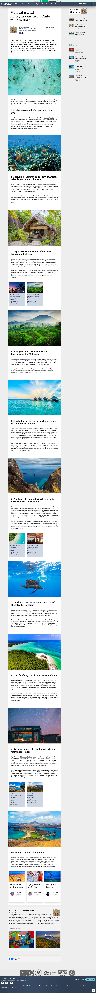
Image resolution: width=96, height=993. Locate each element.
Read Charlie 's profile (14, 928)
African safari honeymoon (49, 610)
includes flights (14, 299)
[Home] (7, 4)
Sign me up (90, 979)
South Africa (48, 938)
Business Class (54, 985)
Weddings (62, 985)
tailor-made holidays (36, 864)
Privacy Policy (21, 985)
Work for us (70, 985)
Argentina (21, 938)
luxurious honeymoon (28, 508)
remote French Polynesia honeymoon (47, 184)
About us (91, 985)
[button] (20, 4)
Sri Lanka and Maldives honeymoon (24, 359)
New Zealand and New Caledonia (35, 682)
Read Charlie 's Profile (74, 39)
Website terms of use (31, 985)
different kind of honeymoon (28, 757)
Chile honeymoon (19, 428)
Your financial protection (81, 985)
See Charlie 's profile (30, 30)
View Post (17, 886)
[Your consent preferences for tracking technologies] (93, 990)
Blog (52, 4)
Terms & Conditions (44, 985)
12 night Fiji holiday (49, 118)
